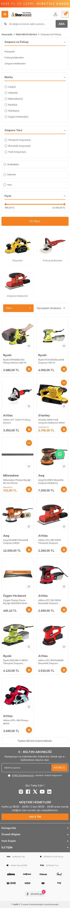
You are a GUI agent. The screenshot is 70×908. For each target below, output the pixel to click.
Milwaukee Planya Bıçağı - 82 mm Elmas (17, 481)
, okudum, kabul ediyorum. (37, 775)
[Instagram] (21, 791)
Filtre (9, 308)
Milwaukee (15, 98)
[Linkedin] (49, 791)
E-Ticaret (23, 904)
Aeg (12, 86)
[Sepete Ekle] (29, 369)
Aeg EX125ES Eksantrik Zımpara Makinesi (50, 481)
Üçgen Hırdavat (18, 116)
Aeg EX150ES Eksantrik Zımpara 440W (15, 541)
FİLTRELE (35, 221)
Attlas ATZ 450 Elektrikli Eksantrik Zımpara (50, 662)
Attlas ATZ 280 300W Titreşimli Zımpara (49, 541)
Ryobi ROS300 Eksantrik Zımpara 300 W (51, 361)
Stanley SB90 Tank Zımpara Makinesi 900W (51, 421)
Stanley (13, 110)
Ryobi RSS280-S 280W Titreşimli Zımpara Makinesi (15, 662)
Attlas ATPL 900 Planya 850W (15, 722)
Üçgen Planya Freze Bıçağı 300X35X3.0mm (15, 602)
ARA (62, 24)
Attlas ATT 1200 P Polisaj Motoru (16, 421)
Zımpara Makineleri (15, 63)
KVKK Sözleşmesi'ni (23, 775)
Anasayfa (6, 34)
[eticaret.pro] (35, 897)
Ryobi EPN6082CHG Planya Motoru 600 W (14, 361)
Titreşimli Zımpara (19, 139)
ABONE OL (59, 767)
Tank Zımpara (17, 151)
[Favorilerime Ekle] (29, 346)
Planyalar (9, 51)
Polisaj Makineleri (14, 57)
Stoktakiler (13, 164)
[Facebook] (28, 791)
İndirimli (11, 174)
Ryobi (12, 104)
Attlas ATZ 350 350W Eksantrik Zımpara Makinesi (49, 602)
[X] (35, 791)
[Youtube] (42, 791)
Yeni (9, 184)
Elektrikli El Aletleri (26, 34)
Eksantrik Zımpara (19, 145)
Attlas (13, 92)
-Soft (15, 904)
